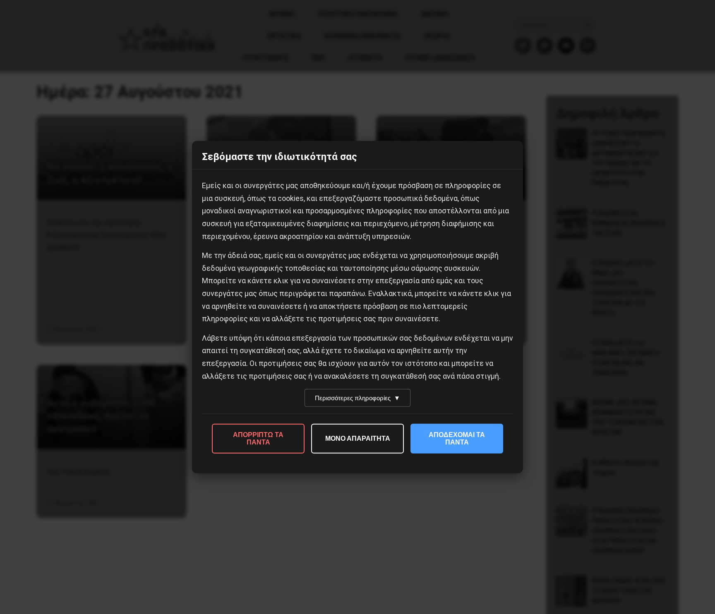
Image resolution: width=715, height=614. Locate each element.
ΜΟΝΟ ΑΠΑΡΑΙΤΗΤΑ (357, 438)
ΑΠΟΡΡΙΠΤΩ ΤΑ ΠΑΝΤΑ (258, 438)
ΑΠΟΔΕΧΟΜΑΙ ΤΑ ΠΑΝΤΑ (457, 438)
